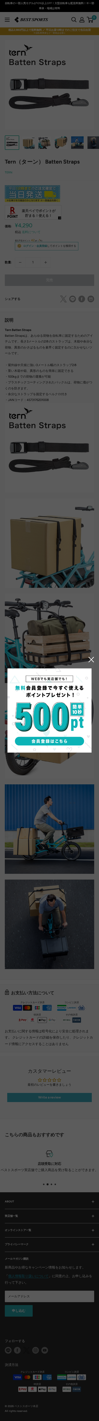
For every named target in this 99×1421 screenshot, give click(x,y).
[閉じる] (91, 659)
